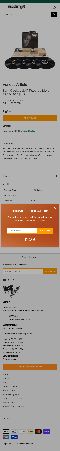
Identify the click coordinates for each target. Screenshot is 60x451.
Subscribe (45, 230)
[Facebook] (26, 239)
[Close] (55, 208)
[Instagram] (30, 239)
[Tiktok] (34, 239)
